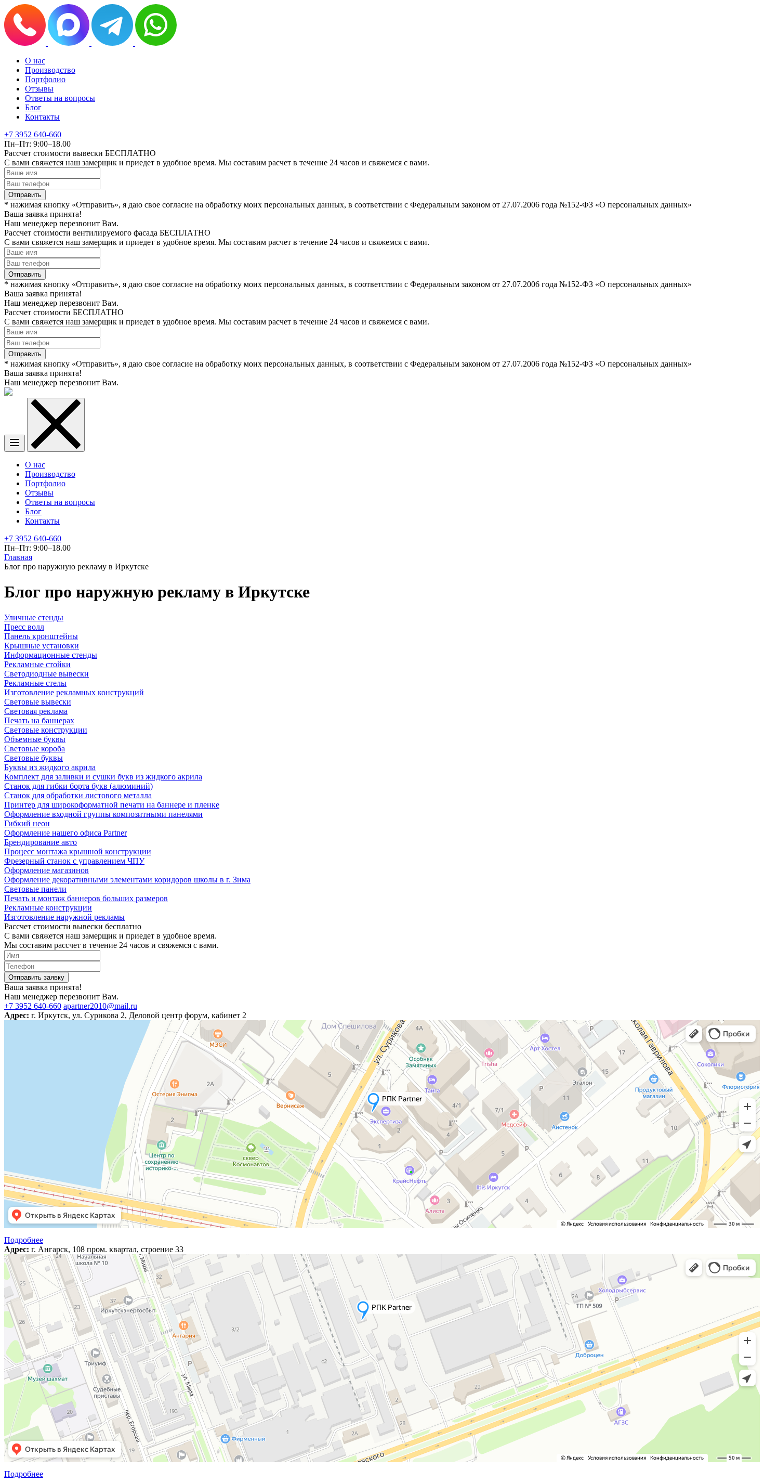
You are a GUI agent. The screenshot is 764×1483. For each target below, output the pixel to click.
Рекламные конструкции (48, 907)
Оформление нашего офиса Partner (65, 832)
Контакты (42, 116)
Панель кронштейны (41, 636)
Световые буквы (33, 757)
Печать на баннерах (39, 720)
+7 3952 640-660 (32, 134)
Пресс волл (24, 626)
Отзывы (39, 88)
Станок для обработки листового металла (78, 795)
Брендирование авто (40, 842)
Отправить (25, 195)
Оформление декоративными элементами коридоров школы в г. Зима (127, 879)
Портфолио (45, 79)
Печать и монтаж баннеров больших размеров (86, 898)
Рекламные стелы (35, 683)
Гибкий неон (27, 823)
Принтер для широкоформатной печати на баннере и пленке (111, 804)
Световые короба (34, 748)
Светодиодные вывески (46, 673)
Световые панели (35, 888)
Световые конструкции (45, 729)
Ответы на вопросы (60, 98)
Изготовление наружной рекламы (64, 917)
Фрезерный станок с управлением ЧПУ (74, 860)
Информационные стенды (50, 655)
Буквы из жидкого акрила (50, 767)
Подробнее (23, 1239)
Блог (33, 107)
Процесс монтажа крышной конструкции (77, 851)
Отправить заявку (36, 977)
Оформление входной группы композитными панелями (103, 814)
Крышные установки (41, 645)
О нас (35, 60)
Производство (50, 70)
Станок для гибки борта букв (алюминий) (78, 786)
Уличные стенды (33, 617)
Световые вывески (37, 701)
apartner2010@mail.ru (100, 1005)
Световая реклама (36, 711)
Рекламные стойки (37, 664)
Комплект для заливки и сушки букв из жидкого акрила (103, 776)
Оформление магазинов (46, 870)
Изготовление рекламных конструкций (74, 692)
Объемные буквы (34, 739)
